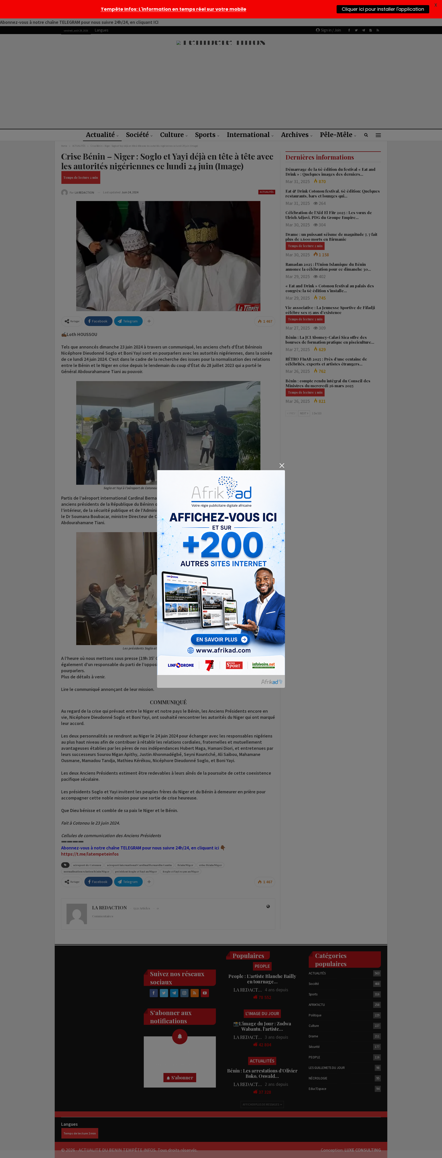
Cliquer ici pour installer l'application (383, 9)
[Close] (282, 465)
